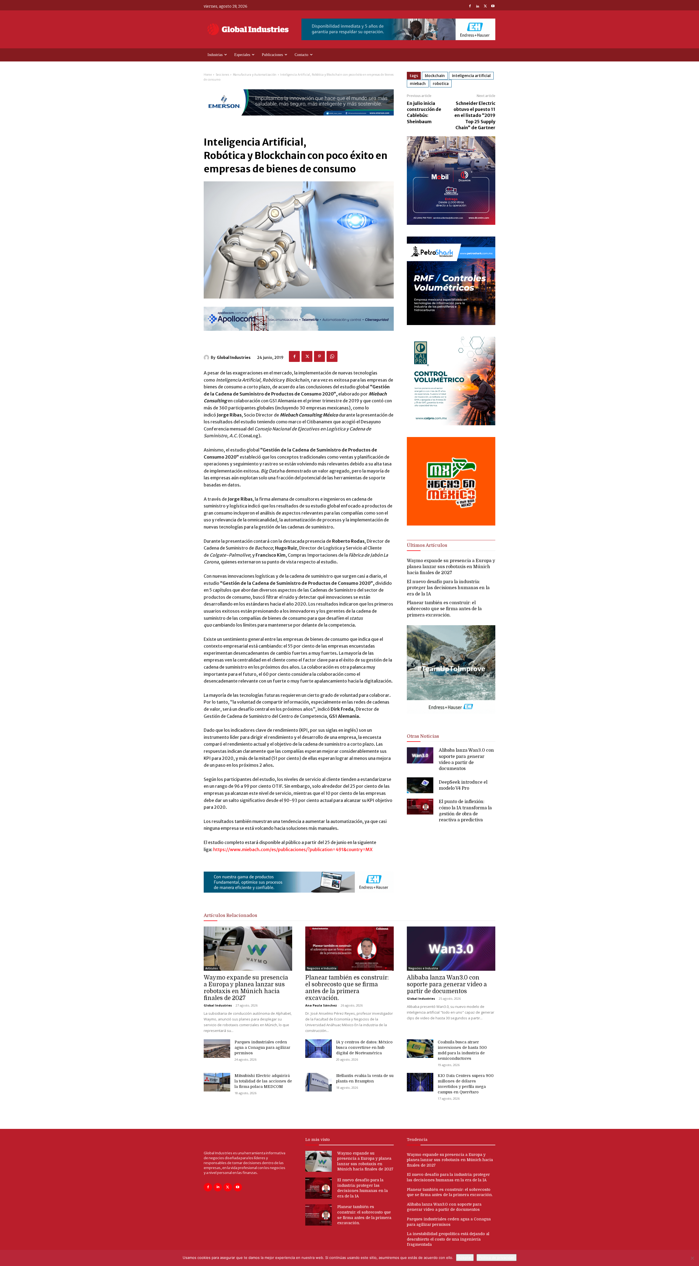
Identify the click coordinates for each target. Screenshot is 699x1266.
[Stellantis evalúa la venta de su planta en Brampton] (318, 1082)
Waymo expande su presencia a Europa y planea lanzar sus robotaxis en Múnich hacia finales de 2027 (451, 567)
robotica (441, 83)
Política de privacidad (496, 1257)
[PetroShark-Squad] (451, 323)
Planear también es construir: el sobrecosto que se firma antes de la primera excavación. (444, 609)
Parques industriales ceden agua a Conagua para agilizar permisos (262, 1047)
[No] (692, 1258)
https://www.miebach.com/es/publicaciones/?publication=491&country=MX (292, 849)
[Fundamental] (398, 29)
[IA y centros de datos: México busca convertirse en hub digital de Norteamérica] (318, 1048)
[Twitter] (485, 6)
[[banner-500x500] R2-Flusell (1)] (451, 524)
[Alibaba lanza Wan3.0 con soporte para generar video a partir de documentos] (420, 755)
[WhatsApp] (332, 356)
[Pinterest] (319, 356)
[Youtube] (492, 6)
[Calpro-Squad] (451, 423)
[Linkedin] (477, 6)
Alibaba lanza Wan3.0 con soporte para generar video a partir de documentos (447, 984)
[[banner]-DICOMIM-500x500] (451, 223)
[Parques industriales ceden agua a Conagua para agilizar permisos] (217, 1048)
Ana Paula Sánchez (321, 1005)
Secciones (222, 74)
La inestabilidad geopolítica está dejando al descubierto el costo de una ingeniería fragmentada (448, 1239)
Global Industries (234, 357)
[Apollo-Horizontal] (299, 335)
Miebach (418, 83)
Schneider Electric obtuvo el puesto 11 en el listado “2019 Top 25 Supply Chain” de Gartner (474, 116)
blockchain (435, 75)
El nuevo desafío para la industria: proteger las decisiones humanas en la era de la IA (448, 588)
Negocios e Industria (321, 968)
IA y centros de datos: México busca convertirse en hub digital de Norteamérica (364, 1047)
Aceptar (465, 1257)
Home (208, 74)
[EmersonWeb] (299, 120)
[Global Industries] (207, 357)
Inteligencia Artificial (471, 75)
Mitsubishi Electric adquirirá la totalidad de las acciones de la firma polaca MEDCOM (263, 1081)
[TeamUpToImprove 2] (451, 718)
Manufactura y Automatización (255, 74)
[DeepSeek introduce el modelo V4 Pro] (420, 785)
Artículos (211, 968)
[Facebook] (469, 6)
